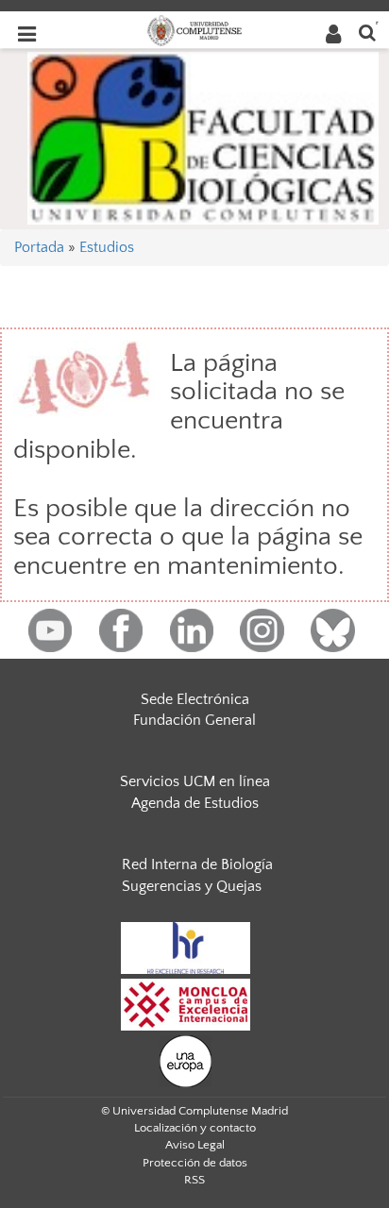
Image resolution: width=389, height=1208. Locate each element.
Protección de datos (195, 1162)
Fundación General (194, 720)
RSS (194, 1179)
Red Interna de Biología (197, 864)
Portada (39, 247)
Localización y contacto (195, 1127)
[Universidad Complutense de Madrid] (194, 29)
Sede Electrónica (195, 699)
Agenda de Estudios (195, 803)
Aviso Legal (195, 1144)
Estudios (106, 247)
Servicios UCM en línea (195, 781)
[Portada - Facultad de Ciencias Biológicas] (203, 136)
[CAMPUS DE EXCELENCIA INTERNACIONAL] (186, 1003)
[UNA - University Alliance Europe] (185, 1059)
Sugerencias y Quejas (192, 886)
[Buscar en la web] (367, 31)
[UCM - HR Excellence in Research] (186, 946)
